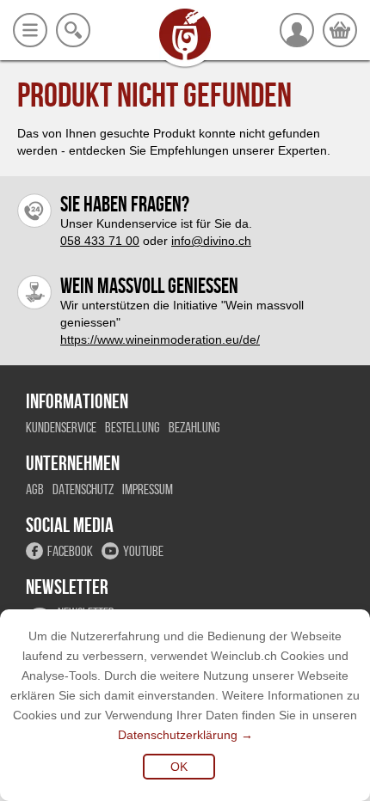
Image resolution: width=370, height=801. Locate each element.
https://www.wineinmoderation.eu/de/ (160, 339)
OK (179, 766)
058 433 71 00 (99, 241)
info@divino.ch (211, 241)
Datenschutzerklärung (177, 735)
